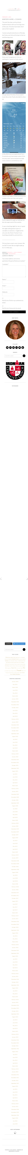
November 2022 (15, 727)
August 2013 (15, 1017)
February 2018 (15, 886)
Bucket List (19, 657)
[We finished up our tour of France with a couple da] (15, 471)
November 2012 (15, 1043)
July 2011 (15, 1089)
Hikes (20, 662)
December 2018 (15, 860)
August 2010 (15, 1118)
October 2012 (15, 1045)
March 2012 (15, 1066)
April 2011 (15, 1097)
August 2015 (15, 956)
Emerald (23, 659)
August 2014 (15, 988)
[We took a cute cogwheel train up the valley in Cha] (15, 572)
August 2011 (15, 1086)
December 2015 (15, 950)
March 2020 (15, 820)
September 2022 (15, 733)
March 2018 (15, 884)
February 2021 (15, 788)
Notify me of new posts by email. (11, 308)
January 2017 (15, 918)
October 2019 (15, 834)
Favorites (12, 660)
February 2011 (15, 1103)
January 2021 (15, 791)
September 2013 (15, 1014)
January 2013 (15, 1037)
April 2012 (15, 1063)
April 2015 (15, 967)
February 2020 (15, 823)
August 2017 (15, 901)
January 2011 (15, 1106)
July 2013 (15, 1019)
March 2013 (15, 1031)
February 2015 (15, 973)
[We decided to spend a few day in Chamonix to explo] (15, 597)
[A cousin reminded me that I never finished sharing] (15, 496)
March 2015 (15, 970)
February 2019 (15, 855)
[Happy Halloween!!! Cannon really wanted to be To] (15, 458)
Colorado (9, 659)
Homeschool (7, 664)
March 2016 (15, 941)
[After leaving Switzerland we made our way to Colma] (15, 534)
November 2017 (15, 895)
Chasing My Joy (14, 8)
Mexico (14, 665)
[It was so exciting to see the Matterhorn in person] (15, 547)
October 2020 (15, 800)
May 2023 (15, 713)
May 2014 (15, 993)
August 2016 (15, 933)
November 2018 (15, 863)
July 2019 (15, 840)
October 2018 (15, 866)
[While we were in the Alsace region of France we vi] (15, 521)
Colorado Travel (15, 659)
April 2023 (15, 716)
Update (15, 672)
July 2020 (15, 808)
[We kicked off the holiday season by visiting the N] (15, 445)
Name (4, 279)
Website (4, 292)
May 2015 (15, 965)
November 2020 (15, 797)
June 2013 (15, 1022)
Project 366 (13, 668)
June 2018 (15, 878)
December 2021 (15, 759)
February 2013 (15, 1034)
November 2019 (15, 831)
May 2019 (15, 846)
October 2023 (15, 707)
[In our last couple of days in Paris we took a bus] (15, 483)
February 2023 (15, 719)
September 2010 (15, 1115)
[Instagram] (13, 347)
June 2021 (15, 777)
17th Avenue (13, 1149)
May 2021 (15, 779)
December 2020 (15, 794)
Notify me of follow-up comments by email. (12, 301)
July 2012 (15, 1054)
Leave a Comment (18, 252)
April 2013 (15, 1028)
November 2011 (15, 1077)
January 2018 (15, 889)
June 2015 (15, 962)
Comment (5, 264)
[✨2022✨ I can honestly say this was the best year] (15, 407)
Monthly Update (19, 665)
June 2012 (15, 1057)
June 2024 (15, 690)
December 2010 (15, 1109)
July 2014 (15, 990)
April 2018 (15, 881)
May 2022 (15, 745)
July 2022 (15, 739)
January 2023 (15, 722)
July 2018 (15, 875)
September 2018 (15, 869)
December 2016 (15, 921)
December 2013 (15, 1005)
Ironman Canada (22, 664)
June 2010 (15, 1123)
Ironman (18, 664)
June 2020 (15, 811)
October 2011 (15, 1080)
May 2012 (15, 1060)
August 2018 (15, 872)
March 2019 (15, 852)
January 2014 (15, 1002)
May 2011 (15, 1095)
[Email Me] (16, 347)
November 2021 (15, 762)
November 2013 (15, 1008)
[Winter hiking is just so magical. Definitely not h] (15, 433)
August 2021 (15, 771)
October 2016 (15, 927)
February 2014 (15, 999)
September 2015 (15, 953)
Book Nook (15, 657)
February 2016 (15, 944)
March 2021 (15, 785)
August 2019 (15, 837)
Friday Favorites (10, 662)
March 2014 (15, 996)
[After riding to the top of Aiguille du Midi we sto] (15, 585)
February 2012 (15, 1069)
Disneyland (20, 659)
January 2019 (15, 858)
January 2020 (15, 826)
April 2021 (15, 782)
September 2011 (15, 1083)
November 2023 (15, 704)
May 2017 (15, 907)
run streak (6, 670)
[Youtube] (22, 347)
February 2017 (15, 915)
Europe (6, 660)
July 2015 (15, 959)
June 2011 (15, 1092)
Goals (15, 662)
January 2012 (15, 1071)
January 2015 (15, 976)
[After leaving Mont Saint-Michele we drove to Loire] (15, 635)
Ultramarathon (11, 672)
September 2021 (15, 768)
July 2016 (15, 936)
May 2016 (15, 938)
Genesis (17, 1151)
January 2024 (15, 699)
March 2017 (15, 912)
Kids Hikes (7, 665)
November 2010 (15, 1112)
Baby (7, 657)
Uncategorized (12, 253)
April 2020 (15, 817)
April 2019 (15, 849)
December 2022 (15, 725)
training (14, 670)
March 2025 (15, 687)
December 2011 (15, 1074)
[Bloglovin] (19, 347)
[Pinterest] (10, 347)
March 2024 (15, 696)
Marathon (11, 665)
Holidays (22, 662)
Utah (21, 672)
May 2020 (15, 814)
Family (9, 660)
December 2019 (15, 829)
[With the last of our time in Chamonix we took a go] (15, 559)
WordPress (11, 1151)
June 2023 (15, 710)
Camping (23, 657)
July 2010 (15, 1121)
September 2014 (15, 985)
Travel (19, 670)
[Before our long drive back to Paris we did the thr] (15, 509)
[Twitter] (7, 347)
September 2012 (15, 1048)
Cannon (6, 659)
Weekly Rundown (16, 674)
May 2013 (15, 1025)
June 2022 (15, 742)
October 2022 (15, 730)
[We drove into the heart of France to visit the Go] (15, 623)
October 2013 (15, 1011)
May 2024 (15, 693)
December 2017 (15, 892)
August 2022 (15, 736)
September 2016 (15, 930)
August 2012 (15, 1051)
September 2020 (15, 803)
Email (4, 285)
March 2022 (15, 751)
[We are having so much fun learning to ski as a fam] (15, 395)
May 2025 (15, 684)
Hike (17, 662)
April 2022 (15, 748)
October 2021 (15, 765)
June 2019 (15, 843)
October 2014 (15, 982)
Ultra (23, 670)
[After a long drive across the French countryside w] (15, 610)
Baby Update (10, 657)
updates (18, 672)
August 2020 (15, 805)
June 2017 (15, 904)
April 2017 (15, 910)
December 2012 (15, 1040)
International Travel (12, 664)
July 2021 (15, 774)
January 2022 (15, 756)
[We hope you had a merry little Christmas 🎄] (15, 420)
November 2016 (15, 924)
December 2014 (15, 979)
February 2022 (15, 753)
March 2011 (15, 1100)
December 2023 (15, 701)
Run (24, 668)
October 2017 (15, 898)
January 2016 (15, 947)
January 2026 (15, 681)
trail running (10, 670)
